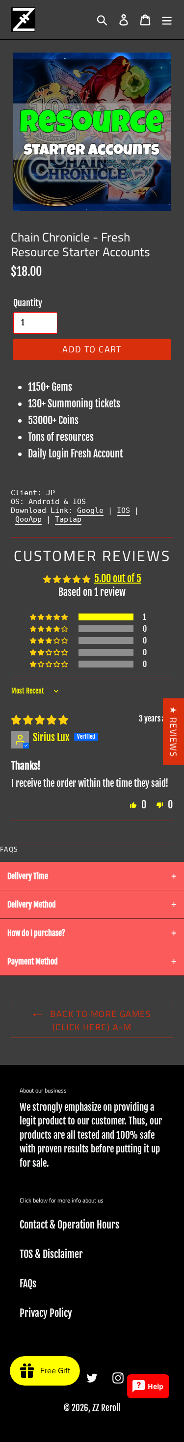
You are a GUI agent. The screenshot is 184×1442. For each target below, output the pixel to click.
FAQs (28, 1284)
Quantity (27, 302)
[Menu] (167, 19)
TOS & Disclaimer (51, 1254)
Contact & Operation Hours (69, 1225)
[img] (39, 720)
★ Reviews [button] (173, 731)
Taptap (68, 519)
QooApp (28, 519)
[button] (49, 616)
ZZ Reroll (106, 1408)
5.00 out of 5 (117, 578)
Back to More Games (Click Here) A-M (99, 1020)
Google (90, 510)
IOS (123, 510)
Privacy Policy (46, 1313)
